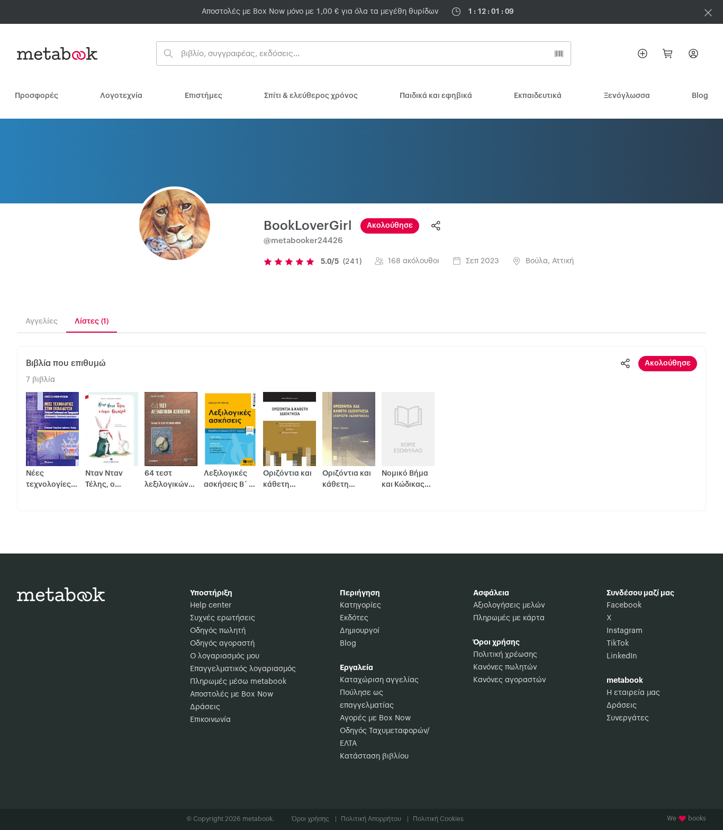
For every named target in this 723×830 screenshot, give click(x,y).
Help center (210, 605)
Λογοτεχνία (121, 96)
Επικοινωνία (210, 720)
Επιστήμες (203, 96)
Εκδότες (354, 618)
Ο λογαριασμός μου (224, 656)
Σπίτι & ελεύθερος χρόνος (311, 96)
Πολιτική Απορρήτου (375, 819)
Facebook (624, 605)
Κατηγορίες (360, 605)
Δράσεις (205, 707)
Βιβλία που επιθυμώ (66, 363)
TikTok (618, 643)
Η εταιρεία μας (633, 693)
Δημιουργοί (359, 631)
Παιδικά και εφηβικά (436, 96)
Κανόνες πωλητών (505, 667)
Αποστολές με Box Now (231, 694)
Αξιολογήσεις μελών (509, 605)
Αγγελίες (41, 321)
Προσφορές (36, 96)
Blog (348, 643)
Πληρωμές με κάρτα (509, 618)
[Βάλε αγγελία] (642, 53)
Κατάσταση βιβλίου (374, 756)
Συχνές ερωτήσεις (222, 618)
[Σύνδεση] (693, 53)
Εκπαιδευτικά (538, 96)
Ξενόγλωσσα (627, 96)
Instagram (625, 631)
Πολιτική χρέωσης (505, 654)
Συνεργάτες (628, 718)
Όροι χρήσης (314, 819)
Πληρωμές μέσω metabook (238, 681)
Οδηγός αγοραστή (222, 643)
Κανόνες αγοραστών (509, 680)
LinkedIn (622, 656)
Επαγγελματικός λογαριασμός (243, 669)
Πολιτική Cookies (438, 819)
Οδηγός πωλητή (218, 631)
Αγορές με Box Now (375, 718)
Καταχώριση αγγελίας (379, 680)
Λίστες (92, 321)
